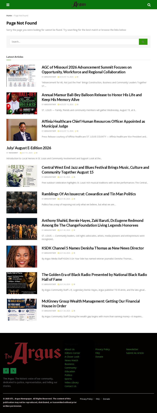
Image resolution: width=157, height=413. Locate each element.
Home (9, 15)
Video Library (72, 382)
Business (69, 363)
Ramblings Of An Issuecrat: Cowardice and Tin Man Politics (89, 194)
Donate (99, 356)
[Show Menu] (7, 4)
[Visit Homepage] (78, 5)
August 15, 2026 (66, 77)
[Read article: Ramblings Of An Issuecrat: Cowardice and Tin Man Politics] (21, 202)
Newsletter (132, 349)
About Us (70, 349)
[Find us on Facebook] (6, 371)
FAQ (97, 352)
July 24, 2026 (64, 253)
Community (71, 367)
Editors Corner (72, 352)
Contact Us (70, 386)
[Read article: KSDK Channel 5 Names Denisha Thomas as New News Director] (21, 257)
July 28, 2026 (64, 230)
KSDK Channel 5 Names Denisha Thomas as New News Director (93, 248)
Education (70, 371)
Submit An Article (135, 352)
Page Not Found (21, 15)
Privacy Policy (102, 349)
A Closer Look (72, 356)
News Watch (71, 360)
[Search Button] (149, 4)
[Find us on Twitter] (13, 371)
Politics (68, 374)
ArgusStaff (50, 77)
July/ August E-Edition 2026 (28, 148)
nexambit (13, 153)
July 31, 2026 (26, 153)
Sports (68, 378)
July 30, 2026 (64, 177)
